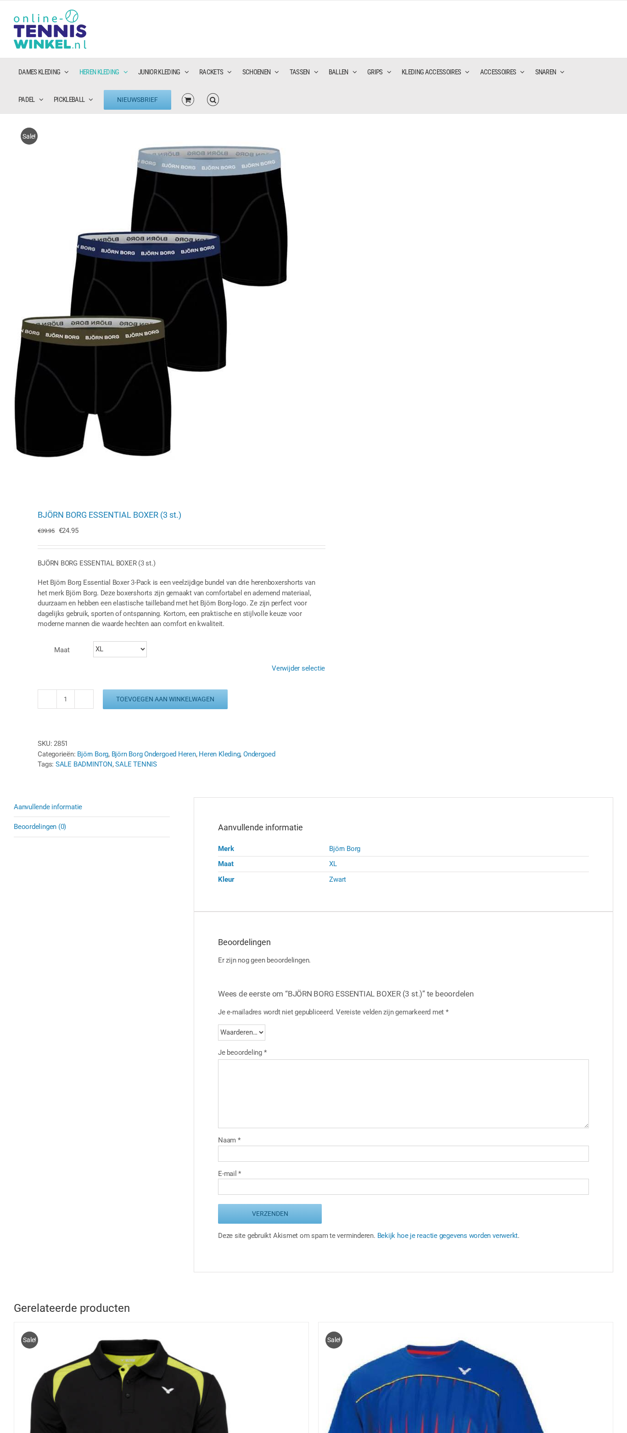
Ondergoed (259, 754)
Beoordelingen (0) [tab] (40, 827)
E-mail (229, 1174)
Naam (229, 1140)
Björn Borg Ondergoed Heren (154, 754)
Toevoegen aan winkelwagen (165, 699)
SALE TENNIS (136, 764)
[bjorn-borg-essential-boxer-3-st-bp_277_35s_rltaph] (158, 302)
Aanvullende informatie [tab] (48, 807)
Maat (62, 650)
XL (333, 864)
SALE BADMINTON (84, 764)
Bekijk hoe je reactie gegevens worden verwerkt (447, 1235)
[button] (213, 99)
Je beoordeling (242, 1052)
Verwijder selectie (298, 668)
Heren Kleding (219, 754)
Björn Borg (92, 754)
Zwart (337, 879)
